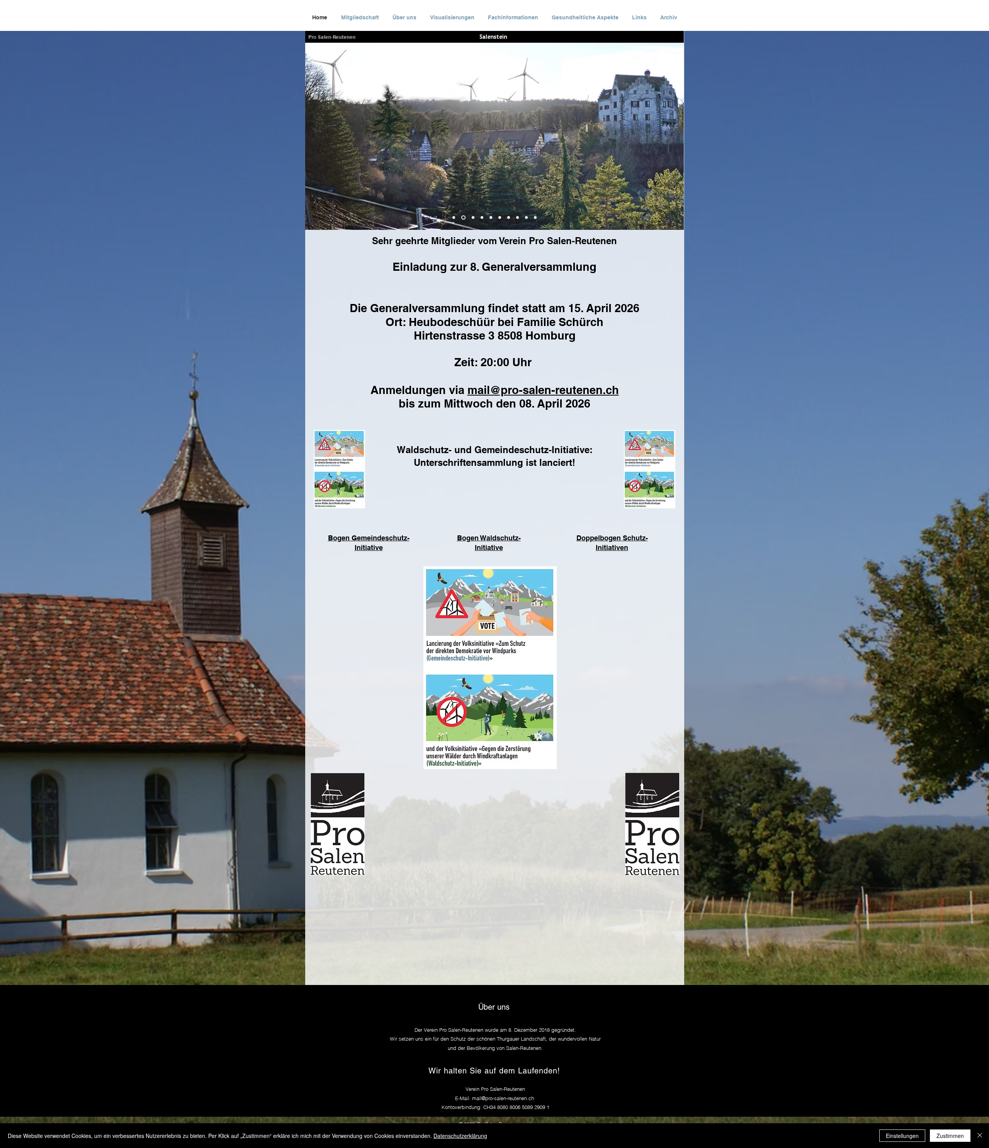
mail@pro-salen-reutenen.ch (543, 390)
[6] (499, 217)
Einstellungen (902, 1136)
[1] (453, 217)
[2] (462, 217)
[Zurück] (316, 130)
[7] (508, 217)
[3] (472, 218)
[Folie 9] (526, 217)
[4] (482, 217)
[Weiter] (673, 130)
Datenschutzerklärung (460, 1136)
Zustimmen (950, 1136)
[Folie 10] (535, 217)
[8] (517, 217)
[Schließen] (979, 1135)
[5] (490, 217)
